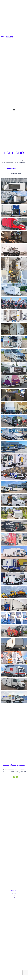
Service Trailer (16, 173)
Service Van (19, 176)
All (8, 173)
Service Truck (9, 176)
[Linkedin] (17, 777)
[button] (14, 110)
